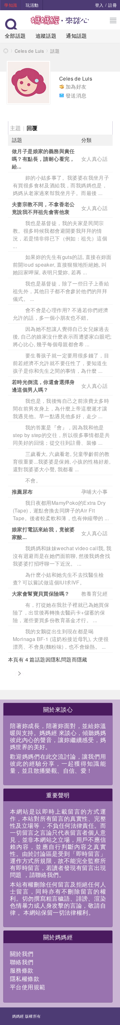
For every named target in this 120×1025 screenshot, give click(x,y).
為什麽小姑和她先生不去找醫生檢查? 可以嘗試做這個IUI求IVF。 (58, 578)
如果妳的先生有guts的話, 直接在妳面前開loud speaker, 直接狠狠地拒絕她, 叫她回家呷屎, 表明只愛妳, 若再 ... (62, 264)
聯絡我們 (22, 962)
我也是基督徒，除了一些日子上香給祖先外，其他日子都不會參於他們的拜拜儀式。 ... (61, 291)
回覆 (32, 128)
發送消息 (76, 95)
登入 (99, 5)
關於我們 (22, 953)
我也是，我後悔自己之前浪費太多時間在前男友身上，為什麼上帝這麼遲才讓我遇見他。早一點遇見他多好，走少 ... (61, 408)
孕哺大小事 (94, 491)
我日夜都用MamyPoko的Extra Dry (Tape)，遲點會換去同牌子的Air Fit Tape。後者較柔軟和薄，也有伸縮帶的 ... (61, 510)
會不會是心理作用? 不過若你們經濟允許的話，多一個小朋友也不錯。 (60, 313)
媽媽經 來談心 (5, 50)
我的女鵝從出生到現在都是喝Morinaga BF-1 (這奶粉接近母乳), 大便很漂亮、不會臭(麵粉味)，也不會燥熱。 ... (60, 639)
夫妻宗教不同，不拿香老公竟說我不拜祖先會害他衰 (43, 207)
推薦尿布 (22, 491)
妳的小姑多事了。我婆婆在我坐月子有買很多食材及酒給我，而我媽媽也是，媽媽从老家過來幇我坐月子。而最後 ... (61, 185)
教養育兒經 (94, 593)
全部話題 (15, 35)
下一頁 (19, 673)
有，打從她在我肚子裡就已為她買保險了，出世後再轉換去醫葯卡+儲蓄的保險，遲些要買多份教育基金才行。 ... (61, 612)
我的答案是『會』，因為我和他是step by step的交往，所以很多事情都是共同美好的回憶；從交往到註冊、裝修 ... (61, 435)
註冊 (112, 5)
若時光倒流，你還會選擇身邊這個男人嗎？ (43, 385)
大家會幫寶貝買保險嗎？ (40, 593)
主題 (15, 128)
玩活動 (32, 5)
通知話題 (76, 35)
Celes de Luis (29, 51)
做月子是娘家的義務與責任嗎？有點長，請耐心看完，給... (43, 158)
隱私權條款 (24, 978)
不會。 (33, 480)
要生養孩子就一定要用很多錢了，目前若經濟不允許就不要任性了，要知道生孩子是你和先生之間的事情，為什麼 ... (61, 363)
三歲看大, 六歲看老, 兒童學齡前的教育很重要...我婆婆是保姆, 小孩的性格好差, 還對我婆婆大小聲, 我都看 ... (61, 461)
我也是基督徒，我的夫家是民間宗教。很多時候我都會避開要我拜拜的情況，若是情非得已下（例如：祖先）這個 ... (60, 234)
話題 (55, 51)
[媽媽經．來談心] (60, 23)
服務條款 (22, 970)
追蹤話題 (46, 35)
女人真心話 (94, 158)
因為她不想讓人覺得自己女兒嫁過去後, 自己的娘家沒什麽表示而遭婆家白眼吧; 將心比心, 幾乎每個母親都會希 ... (62, 336)
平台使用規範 (27, 986)
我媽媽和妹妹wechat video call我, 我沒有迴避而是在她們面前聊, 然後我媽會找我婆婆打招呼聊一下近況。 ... (62, 555)
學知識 (10, 5)
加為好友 (76, 86)
